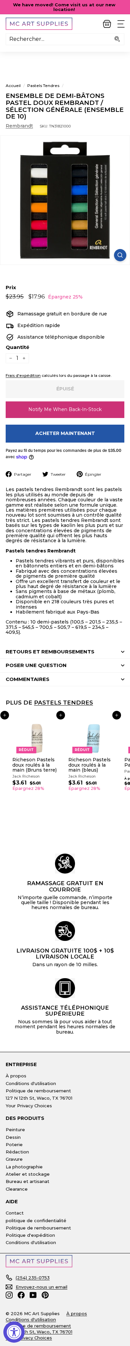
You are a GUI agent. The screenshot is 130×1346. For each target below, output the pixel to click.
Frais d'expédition (23, 375)
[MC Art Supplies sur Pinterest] (45, 1295)
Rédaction (17, 1151)
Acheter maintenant (65, 433)
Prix (11, 288)
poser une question (36, 665)
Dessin (13, 1137)
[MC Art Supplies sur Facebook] (21, 1295)
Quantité (17, 347)
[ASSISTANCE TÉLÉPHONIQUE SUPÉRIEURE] (65, 988)
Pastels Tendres (43, 85)
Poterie (14, 1144)
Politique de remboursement (38, 1090)
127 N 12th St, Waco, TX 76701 (39, 1098)
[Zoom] (120, 255)
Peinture (15, 1129)
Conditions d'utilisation (31, 1083)
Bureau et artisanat (27, 1181)
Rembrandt (19, 126)
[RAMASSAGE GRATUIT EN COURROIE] (65, 864)
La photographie (24, 1166)
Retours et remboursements (50, 651)
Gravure (14, 1159)
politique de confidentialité (36, 1220)
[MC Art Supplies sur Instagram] (9, 1295)
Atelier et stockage (28, 1174)
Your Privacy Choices (29, 1105)
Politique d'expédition (30, 1235)
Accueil (13, 85)
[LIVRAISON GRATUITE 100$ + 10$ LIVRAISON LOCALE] (65, 931)
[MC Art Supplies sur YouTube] (33, 1295)
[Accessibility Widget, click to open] (14, 1332)
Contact (15, 1213)
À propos (16, 1075)
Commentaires (27, 679)
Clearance (17, 1189)
